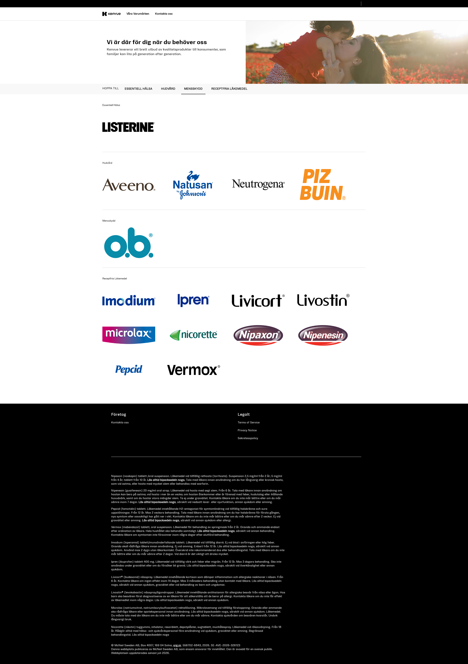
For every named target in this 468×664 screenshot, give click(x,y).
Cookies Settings (248, 446)
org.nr (177, 645)
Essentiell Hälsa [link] (138, 89)
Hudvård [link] (168, 89)
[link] (138, 14)
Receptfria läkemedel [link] (229, 89)
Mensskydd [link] (193, 89)
